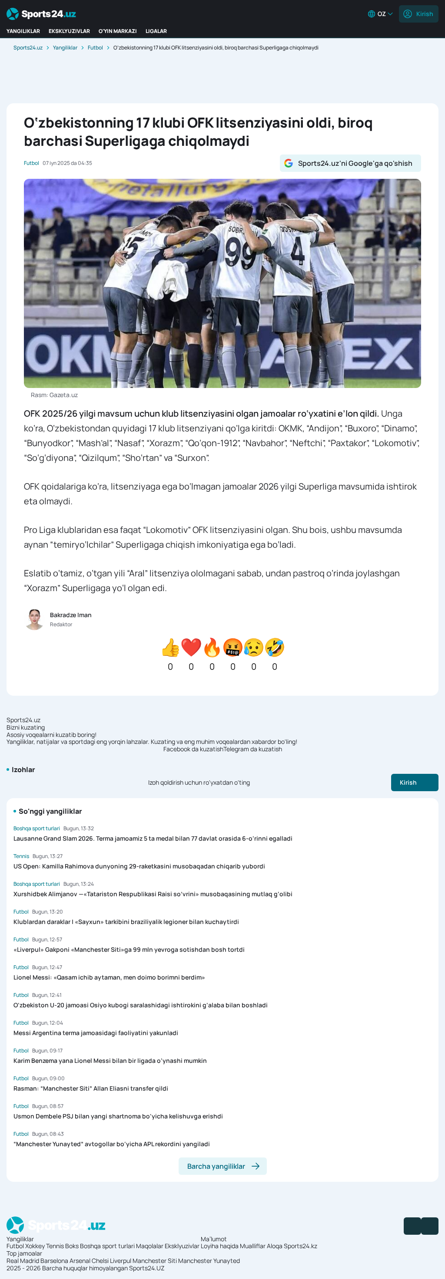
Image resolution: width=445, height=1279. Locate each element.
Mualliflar (253, 1246)
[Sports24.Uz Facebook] (412, 1226)
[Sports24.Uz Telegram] (429, 1226)
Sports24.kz (300, 1246)
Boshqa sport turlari (107, 1246)
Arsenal (80, 1260)
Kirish (424, 14)
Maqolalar (149, 1246)
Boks (72, 1246)
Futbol (95, 47)
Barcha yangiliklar (216, 1166)
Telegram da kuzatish (252, 749)
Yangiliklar (65, 47)
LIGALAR (156, 31)
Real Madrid (23, 1260)
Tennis (55, 1246)
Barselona (54, 1260)
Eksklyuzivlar (182, 1246)
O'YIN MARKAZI (118, 31)
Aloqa (274, 1246)
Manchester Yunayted (209, 1260)
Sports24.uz (28, 47)
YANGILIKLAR (23, 31)
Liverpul (120, 1260)
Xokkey (35, 1246)
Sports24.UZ (147, 1268)
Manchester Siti (155, 1260)
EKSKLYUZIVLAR (69, 31)
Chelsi (100, 1260)
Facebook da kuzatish (193, 749)
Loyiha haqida (220, 1246)
